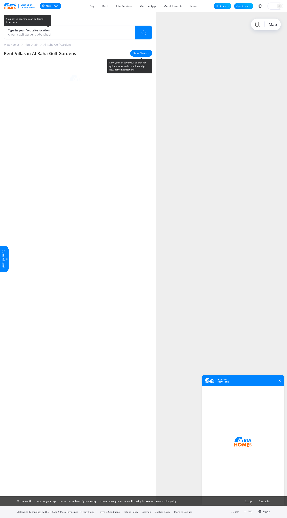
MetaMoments (173, 6)
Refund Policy (131, 512)
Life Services (124, 6)
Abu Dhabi (31, 44)
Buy (92, 6)
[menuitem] (92, 6)
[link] (12, 44)
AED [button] (250, 511)
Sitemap (146, 512)
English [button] (266, 511)
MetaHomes (12, 44)
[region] (221, 264)
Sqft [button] (237, 511)
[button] (260, 6)
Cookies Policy (162, 512)
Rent (105, 6)
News (194, 6)
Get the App (148, 6)
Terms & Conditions (109, 512)
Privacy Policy (87, 512)
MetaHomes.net (69, 512)
